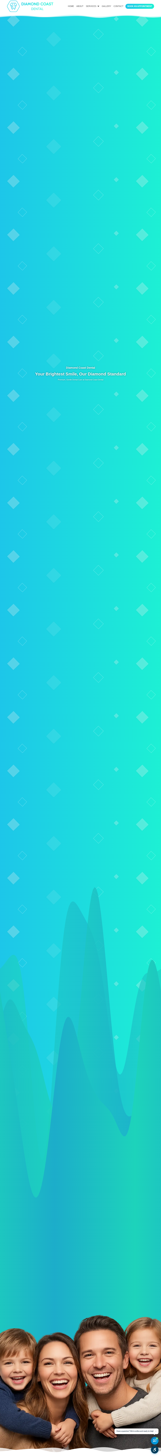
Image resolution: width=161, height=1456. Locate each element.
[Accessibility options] (154, 1449)
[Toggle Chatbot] (154, 1440)
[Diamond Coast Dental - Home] (30, 6)
